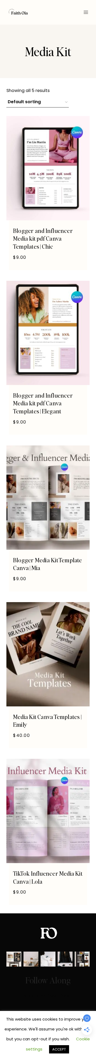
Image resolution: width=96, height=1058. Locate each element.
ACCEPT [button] (59, 1049)
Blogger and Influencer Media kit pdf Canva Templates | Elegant (43, 403)
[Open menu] (86, 12)
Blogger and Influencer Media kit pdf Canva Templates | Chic (43, 238)
